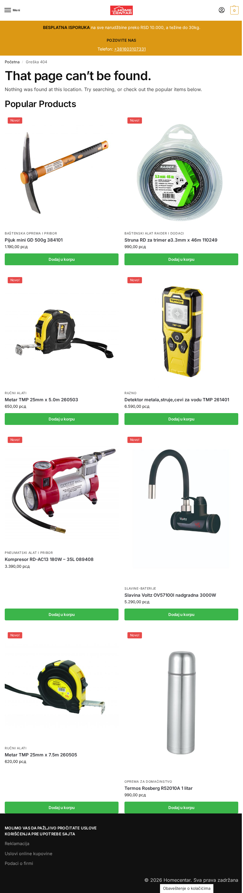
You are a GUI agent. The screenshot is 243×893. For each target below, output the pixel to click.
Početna (12, 61)
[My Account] (221, 10)
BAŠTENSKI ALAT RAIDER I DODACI (154, 233)
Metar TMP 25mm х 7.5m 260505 (41, 755)
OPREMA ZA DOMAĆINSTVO (148, 782)
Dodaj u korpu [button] (62, 259)
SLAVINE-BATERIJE (140, 589)
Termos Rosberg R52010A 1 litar (158, 788)
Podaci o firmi (19, 863)
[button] (234, 10)
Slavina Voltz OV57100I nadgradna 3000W (170, 595)
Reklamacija (17, 843)
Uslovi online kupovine (28, 853)
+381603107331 (130, 48)
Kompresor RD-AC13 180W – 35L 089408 (49, 559)
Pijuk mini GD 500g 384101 (34, 240)
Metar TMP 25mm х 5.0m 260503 (41, 399)
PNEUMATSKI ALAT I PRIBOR (29, 553)
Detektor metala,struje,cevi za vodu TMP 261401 (176, 399)
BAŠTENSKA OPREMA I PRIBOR (31, 233)
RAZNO (130, 393)
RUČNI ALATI (16, 393)
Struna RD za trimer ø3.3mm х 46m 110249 (171, 240)
